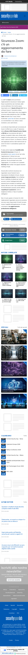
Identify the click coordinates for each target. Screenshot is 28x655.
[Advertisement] (14, 559)
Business (11, 91)
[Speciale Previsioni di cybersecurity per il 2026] (14, 401)
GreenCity (20, 592)
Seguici (22, 240)
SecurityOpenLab (10, 592)
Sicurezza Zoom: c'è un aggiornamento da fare (6, 266)
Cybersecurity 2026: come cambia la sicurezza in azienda (12, 390)
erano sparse (12, 154)
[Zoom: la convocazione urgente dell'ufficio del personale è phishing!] (21, 259)
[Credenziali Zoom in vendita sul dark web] (21, 293)
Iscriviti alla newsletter (14, 580)
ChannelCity (18, 1)
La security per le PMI (8, 343)
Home (4, 32)
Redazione (6, 609)
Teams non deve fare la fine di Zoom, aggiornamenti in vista (21, 284)
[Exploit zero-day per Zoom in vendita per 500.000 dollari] (7, 293)
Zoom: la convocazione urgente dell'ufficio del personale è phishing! (20, 267)
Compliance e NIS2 (7, 375)
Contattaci (11, 613)
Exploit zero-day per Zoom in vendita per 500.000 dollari (6, 300)
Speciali (13, 605)
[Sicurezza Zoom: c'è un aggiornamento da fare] (7, 259)
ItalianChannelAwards (19, 595)
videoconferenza (17, 219)
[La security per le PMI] (14, 336)
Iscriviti (22, 229)
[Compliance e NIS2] (14, 369)
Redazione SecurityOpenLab (10, 56)
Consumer (16, 91)
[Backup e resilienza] (14, 353)
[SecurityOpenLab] (9, 16)
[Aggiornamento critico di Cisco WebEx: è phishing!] (7, 277)
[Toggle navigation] (25, 15)
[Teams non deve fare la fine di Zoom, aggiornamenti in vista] (21, 277)
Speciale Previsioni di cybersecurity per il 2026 (13, 406)
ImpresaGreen (7, 595)
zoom (7, 219)
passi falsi (11, 118)
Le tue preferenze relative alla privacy (15, 650)
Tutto (25, 435)
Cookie (11, 640)
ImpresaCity (21, 589)
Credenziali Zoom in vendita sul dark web (21, 300)
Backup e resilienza (7, 359)
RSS (18, 613)
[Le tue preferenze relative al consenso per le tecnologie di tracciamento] (20, 653)
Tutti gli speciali (22, 327)
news (9, 32)
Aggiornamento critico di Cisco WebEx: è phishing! (6, 284)
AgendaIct (14, 598)
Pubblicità (21, 609)
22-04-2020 (5, 58)
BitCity (5, 589)
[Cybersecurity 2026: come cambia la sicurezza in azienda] (14, 385)
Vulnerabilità (23, 91)
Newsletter (6, 22)
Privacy (17, 640)
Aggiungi (22, 235)
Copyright (14, 609)
